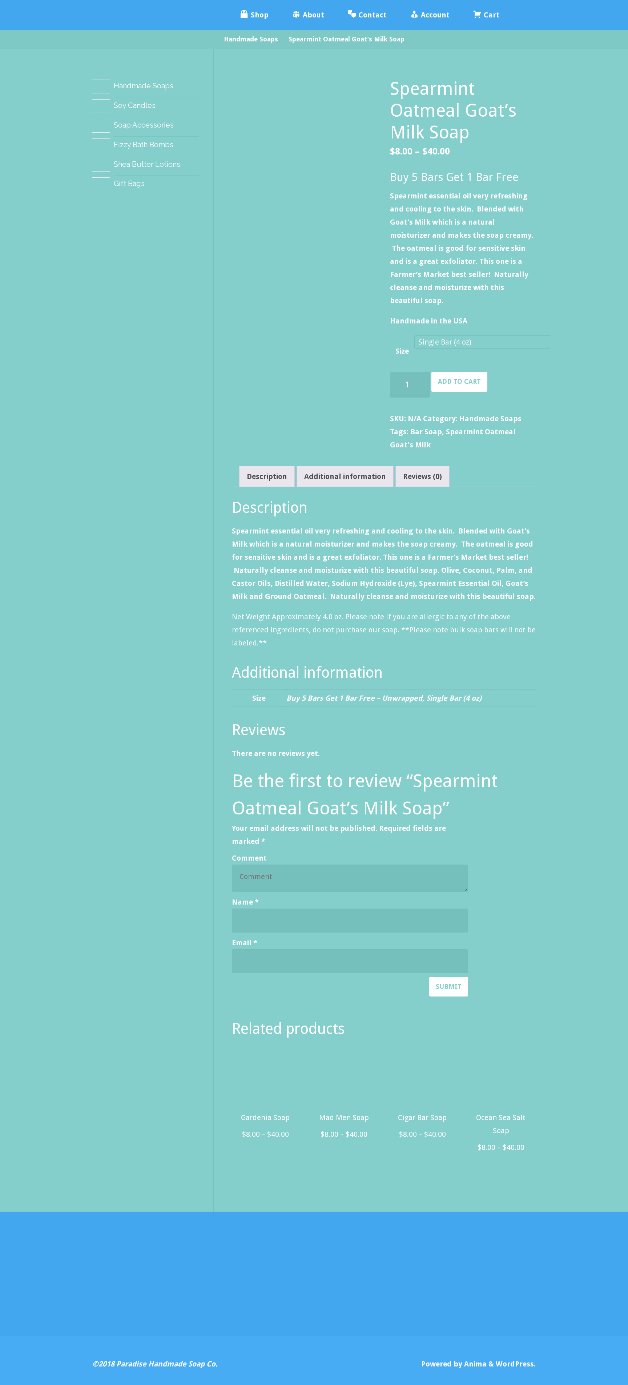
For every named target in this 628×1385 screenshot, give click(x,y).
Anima (474, 1364)
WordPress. (516, 1364)
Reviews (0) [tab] (422, 476)
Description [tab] (267, 476)
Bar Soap (426, 431)
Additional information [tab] (345, 476)
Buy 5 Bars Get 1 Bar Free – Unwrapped (354, 698)
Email (244, 942)
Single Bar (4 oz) (454, 698)
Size (402, 351)
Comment (249, 858)
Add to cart (459, 381)
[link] (521, 15)
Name (245, 902)
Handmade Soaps (251, 39)
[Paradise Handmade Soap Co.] (146, 15)
